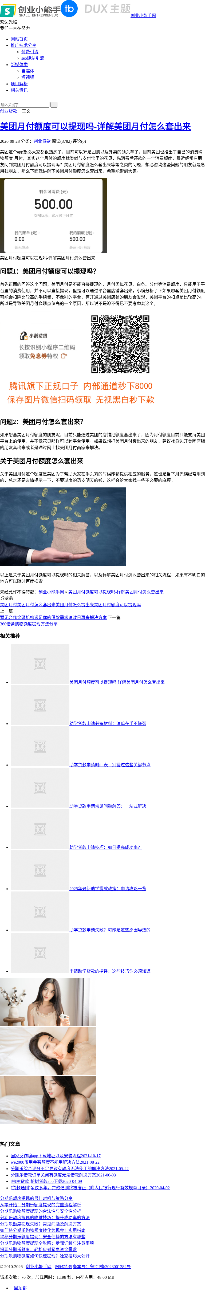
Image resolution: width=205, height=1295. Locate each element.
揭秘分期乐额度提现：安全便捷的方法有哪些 (42, 1237)
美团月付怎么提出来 (75, 604)
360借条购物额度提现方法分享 (29, 624)
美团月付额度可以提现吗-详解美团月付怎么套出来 (95, 126)
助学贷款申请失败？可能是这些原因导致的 (110, 930)
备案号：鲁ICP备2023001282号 (102, 1266)
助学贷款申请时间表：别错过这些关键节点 (110, 765)
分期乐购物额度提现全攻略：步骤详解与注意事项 (47, 1243)
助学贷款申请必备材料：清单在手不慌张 (107, 723)
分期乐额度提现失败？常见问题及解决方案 (40, 1224)
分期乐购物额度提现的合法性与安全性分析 (40, 1211)
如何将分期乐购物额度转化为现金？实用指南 (42, 1230)
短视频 (27, 77)
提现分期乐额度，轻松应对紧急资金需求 (38, 1249)
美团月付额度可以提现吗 (117, 604)
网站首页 (19, 39)
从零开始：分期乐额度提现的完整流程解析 (40, 1205)
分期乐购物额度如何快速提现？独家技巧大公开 (45, 1256)
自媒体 (27, 71)
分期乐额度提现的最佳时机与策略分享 (36, 1198)
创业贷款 (8, 111)
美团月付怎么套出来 (36, 604)
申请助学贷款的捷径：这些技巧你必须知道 (110, 971)
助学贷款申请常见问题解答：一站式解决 (107, 806)
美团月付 (8, 604)
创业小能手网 (143, 15)
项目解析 (19, 84)
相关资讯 (19, 90)
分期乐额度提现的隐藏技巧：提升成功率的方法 (45, 1217)
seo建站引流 (32, 58)
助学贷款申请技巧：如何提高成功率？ (105, 847)
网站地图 (63, 1266)
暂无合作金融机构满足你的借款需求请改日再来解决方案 (53, 617)
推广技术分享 (23, 45)
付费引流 (29, 52)
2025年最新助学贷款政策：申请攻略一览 (107, 888)
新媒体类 (19, 64)
